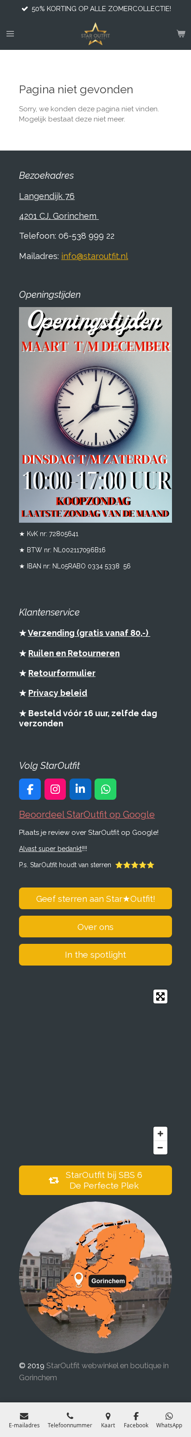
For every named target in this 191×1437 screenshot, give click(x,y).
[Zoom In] (160, 1134)
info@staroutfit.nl (94, 256)
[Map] (95, 1072)
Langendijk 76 (47, 196)
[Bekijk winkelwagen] (181, 34)
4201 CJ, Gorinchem (59, 216)
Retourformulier (62, 673)
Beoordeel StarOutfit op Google (87, 814)
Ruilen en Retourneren (74, 653)
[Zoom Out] (160, 1147)
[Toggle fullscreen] (160, 996)
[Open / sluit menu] (10, 34)
